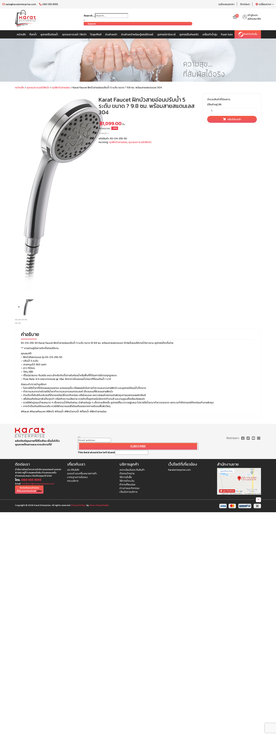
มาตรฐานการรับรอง (77, 477)
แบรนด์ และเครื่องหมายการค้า (82, 473)
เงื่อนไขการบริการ (128, 492)
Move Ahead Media (98, 505)
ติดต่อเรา (245, 4)
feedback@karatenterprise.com (38, 483)
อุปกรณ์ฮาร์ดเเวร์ (166, 34)
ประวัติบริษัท (73, 470)
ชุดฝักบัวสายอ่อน (61, 87)
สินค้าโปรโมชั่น (250, 34)
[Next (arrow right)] (19, 323)
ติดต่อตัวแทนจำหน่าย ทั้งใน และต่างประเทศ (29, 489)
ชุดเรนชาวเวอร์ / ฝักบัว (74, 34)
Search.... (89, 15)
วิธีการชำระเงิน (126, 481)
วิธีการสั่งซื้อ (125, 477)
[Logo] (25, 18)
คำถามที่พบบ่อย (127, 484)
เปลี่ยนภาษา (265, 4)
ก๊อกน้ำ (33, 34)
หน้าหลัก (21, 34)
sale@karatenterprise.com (20, 4)
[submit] (79, 436)
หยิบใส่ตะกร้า (234, 119)
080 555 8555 (50, 4)
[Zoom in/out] (26, 319)
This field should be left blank (96, 452)
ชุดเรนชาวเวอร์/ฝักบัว (38, 87)
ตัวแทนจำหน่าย (126, 473)
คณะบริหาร (73, 481)
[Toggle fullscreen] (22, 319)
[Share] (19, 319)
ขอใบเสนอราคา (226, 4)
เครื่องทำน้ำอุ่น (209, 34)
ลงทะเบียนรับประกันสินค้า (132, 470)
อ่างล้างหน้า (111, 34)
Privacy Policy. (78, 505)
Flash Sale (227, 34)
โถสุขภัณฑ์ (95, 34)
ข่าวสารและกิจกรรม (129, 488)
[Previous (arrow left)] (16, 323)
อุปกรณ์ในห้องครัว (189, 34)
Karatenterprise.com (179, 470)
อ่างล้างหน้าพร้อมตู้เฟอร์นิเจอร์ (137, 34)
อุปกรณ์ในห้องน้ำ (49, 34)
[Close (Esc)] (16, 319)
